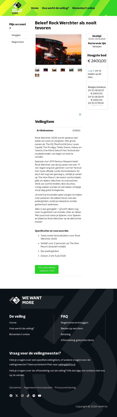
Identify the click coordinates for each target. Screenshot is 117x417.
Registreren (18, 41)
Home (35, 8)
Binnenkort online (83, 8)
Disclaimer (15, 387)
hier (79, 370)
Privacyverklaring (65, 387)
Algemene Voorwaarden (38, 387)
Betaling (66, 334)
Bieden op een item (72, 328)
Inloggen (16, 35)
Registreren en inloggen (74, 322)
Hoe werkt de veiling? (55, 8)
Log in (91, 70)
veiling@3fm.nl (66, 364)
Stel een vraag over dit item (46, 269)
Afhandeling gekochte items (77, 340)
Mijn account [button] (17, 24)
